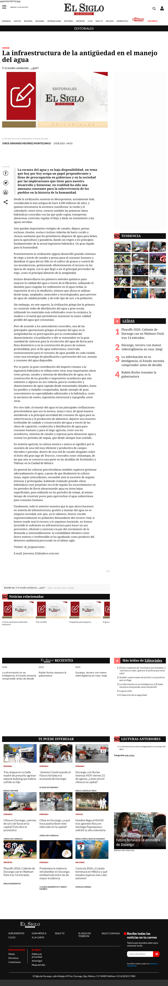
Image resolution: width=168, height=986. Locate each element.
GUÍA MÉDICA (39, 933)
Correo (6, 195)
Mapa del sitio (38, 964)
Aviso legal (37, 960)
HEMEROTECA (122, 21)
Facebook (6, 176)
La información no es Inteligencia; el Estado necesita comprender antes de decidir (142, 361)
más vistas (129, 755)
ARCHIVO (110, 21)
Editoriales (84, 28)
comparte (6, 204)
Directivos (13, 958)
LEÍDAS (128, 321)
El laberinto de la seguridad (133, 695)
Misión (11, 954)
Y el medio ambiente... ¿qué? (30, 587)
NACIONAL (39, 21)
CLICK (90, 21)
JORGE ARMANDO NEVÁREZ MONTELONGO (26, 143)
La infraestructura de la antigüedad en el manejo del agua (142, 747)
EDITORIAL (68, 21)
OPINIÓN (5, 48)
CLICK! (12, 937)
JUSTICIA (17, 21)
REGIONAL (28, 21)
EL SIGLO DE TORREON (84, 935)
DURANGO (6, 21)
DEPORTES (80, 21)
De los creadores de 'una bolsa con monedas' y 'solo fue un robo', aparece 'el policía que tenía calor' (142, 670)
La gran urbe (125, 691)
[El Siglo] (30, 930)
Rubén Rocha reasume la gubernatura (138, 374)
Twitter (6, 185)
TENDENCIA (131, 236)
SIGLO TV (99, 21)
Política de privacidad (37, 955)
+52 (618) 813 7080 (125, 976)
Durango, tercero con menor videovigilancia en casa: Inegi (141, 347)
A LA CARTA (38, 937)
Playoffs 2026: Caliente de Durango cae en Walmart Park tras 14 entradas (142, 333)
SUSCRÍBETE (152, 21)
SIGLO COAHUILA (111, 933)
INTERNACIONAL (54, 21)
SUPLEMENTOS (16, 933)
